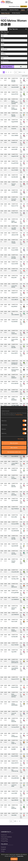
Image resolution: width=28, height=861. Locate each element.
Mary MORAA (14, 306)
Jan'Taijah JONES (15, 405)
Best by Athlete (7, 66)
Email (9, 25)
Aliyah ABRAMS (14, 800)
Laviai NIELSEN (14, 192)
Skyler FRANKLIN (15, 508)
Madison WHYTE (14, 762)
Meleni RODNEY (14, 756)
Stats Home (4, 9)
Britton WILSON (14, 383)
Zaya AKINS (13, 651)
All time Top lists (16, 13)
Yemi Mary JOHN (14, 578)
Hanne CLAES (14, 621)
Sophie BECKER (14, 545)
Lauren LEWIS (14, 793)
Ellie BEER (13, 749)
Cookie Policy (19, 414)
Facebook (3, 847)
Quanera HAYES (14, 263)
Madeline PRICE (14, 687)
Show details (21, 438)
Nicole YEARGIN (14, 644)
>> (24, 72)
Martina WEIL (14, 516)
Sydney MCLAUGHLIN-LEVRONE (14, 102)
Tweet (6, 25)
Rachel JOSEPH (14, 391)
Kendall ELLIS (14, 142)
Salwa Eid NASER (15, 87)
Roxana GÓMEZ (14, 249)
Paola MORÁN (14, 321)
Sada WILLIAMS (14, 176)
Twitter (3, 851)
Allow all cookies (14, 443)
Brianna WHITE (14, 353)
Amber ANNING (14, 135)
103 (20, 72)
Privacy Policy (4, 841)
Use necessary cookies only (14, 452)
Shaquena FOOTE (15, 679)
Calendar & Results (14, 9)
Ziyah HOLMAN (14, 500)
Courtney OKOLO (15, 727)
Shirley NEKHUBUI (15, 778)
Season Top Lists (5, 13)
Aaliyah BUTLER (14, 156)
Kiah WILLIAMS (14, 636)
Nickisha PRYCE (14, 94)
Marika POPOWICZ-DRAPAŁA (14, 695)
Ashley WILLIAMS (15, 571)
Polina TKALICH (14, 212)
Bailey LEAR (13, 277)
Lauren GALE (14, 270)
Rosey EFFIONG (14, 163)
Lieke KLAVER (14, 149)
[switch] (24, 425)
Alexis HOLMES (14, 170)
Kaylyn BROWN (14, 121)
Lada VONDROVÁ (15, 614)
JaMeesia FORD (14, 234)
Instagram (3, 849)
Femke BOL (13, 128)
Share (2, 25)
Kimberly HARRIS (15, 523)
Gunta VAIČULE (14, 456)
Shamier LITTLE (14, 205)
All (20, 66)
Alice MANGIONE (15, 530)
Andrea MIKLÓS (14, 299)
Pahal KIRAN (14, 470)
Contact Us (4, 834)
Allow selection (14, 447)
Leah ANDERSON (15, 599)
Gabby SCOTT (14, 292)
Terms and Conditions (6, 837)
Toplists (23, 9)
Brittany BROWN (15, 592)
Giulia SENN (13, 815)
